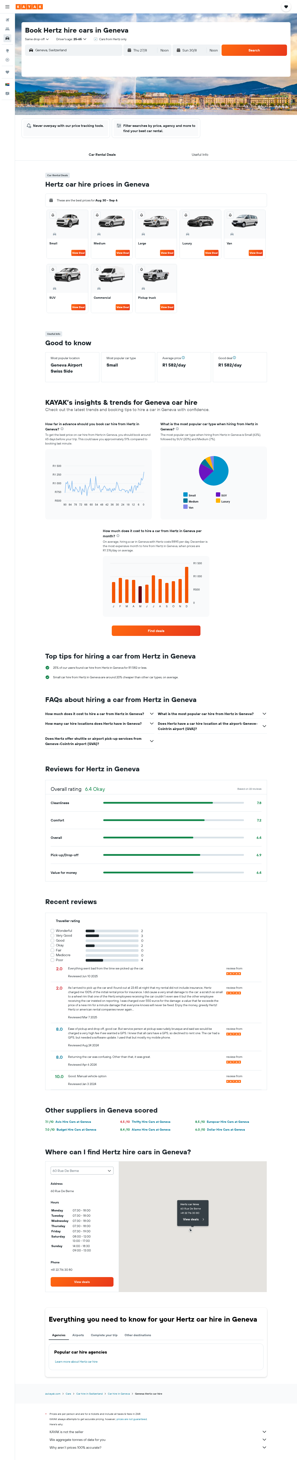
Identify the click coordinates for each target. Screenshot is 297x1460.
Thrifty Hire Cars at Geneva (145, 1122)
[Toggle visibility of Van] (188, 506)
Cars (68, 1393)
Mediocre (63, 955)
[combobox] (37, 39)
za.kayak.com (52, 1393)
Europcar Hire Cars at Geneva (222, 1122)
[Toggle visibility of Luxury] (223, 500)
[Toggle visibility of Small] (189, 494)
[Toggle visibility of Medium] (191, 500)
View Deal (78, 252)
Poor (59, 960)
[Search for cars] (7, 38)
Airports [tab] (78, 1335)
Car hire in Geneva (119, 1393)
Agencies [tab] (58, 1335)
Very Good (64, 935)
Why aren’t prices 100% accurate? (75, 1447)
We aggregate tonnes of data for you (77, 1439)
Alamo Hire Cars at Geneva (145, 1130)
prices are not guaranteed (132, 1419)
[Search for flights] (7, 20)
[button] (7, 7)
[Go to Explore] (7, 50)
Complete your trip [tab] (104, 1335)
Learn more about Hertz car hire (76, 1362)
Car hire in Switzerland (89, 1393)
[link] (156, 630)
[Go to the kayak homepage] (29, 6)
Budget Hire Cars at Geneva (70, 1130)
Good (60, 940)
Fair (58, 950)
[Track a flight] (7, 59)
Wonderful (64, 931)
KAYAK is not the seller (66, 1432)
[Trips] (7, 72)
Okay (60, 945)
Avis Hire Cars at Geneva (68, 1122)
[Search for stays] (7, 29)
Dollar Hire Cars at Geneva (220, 1130)
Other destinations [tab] (138, 1335)
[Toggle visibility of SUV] (221, 494)
